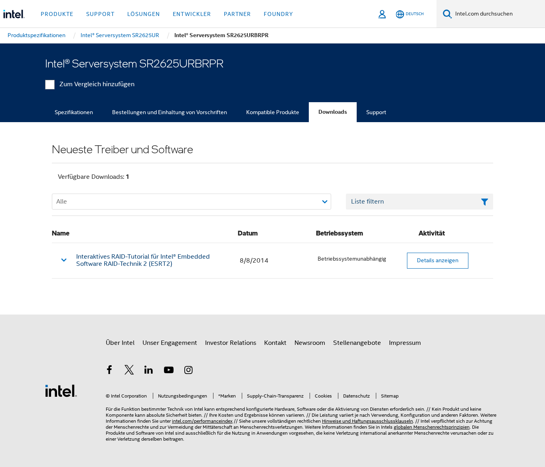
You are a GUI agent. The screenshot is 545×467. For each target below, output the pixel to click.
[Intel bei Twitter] (129, 371)
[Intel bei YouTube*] (169, 371)
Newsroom (309, 343)
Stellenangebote (357, 343)
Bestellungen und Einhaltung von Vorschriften (169, 112)
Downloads (332, 112)
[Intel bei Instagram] (188, 371)
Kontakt (275, 343)
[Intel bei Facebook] (109, 371)
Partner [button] (237, 14)
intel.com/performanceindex (202, 421)
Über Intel (120, 343)
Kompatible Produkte (272, 112)
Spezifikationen (74, 112)
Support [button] (100, 14)
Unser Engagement (169, 343)
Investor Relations (230, 343)
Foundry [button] (278, 14)
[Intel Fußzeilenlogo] (61, 390)
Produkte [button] (57, 14)
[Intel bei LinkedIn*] (149, 371)
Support (376, 112)
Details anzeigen (437, 260)
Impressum (405, 343)
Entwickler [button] (192, 14)
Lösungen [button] (143, 14)
